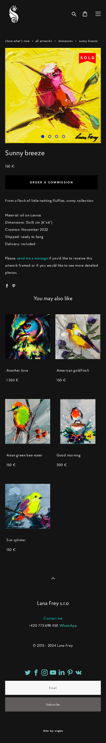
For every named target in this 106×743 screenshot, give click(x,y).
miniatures (65, 41)
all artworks (44, 41)
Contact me (53, 618)
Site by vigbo (53, 731)
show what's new (17, 41)
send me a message (32, 258)
